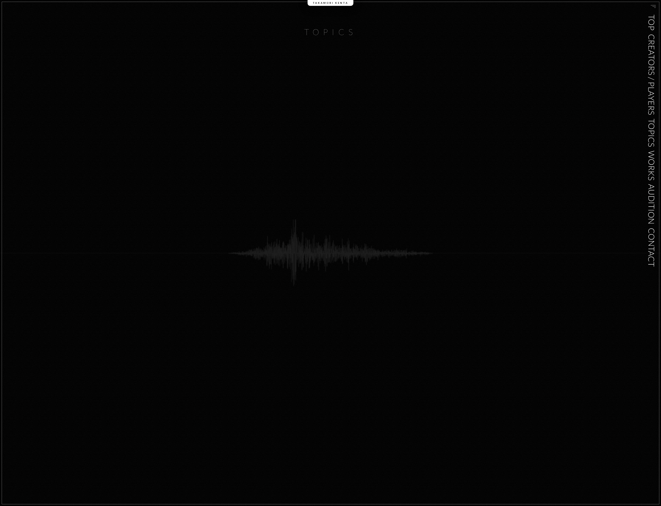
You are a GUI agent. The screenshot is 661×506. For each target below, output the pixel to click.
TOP (651, 23)
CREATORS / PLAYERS (651, 74)
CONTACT (651, 247)
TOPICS (651, 133)
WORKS (651, 165)
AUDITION (651, 204)
